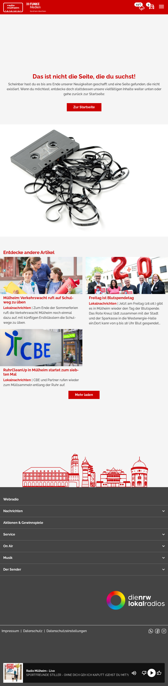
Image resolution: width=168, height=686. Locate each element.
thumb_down (144, 672)
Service (9, 534)
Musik (7, 558)
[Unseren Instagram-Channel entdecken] (163, 631)
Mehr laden (84, 395)
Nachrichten (13, 511)
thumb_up (159, 672)
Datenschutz (32, 631)
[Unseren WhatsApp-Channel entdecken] (150, 631)
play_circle (152, 673)
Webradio (11, 499)
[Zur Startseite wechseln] (13, 7)
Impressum (10, 631)
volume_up (134, 673)
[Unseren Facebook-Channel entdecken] (157, 631)
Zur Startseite (84, 107)
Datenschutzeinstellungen (67, 631)
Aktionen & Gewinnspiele (23, 523)
